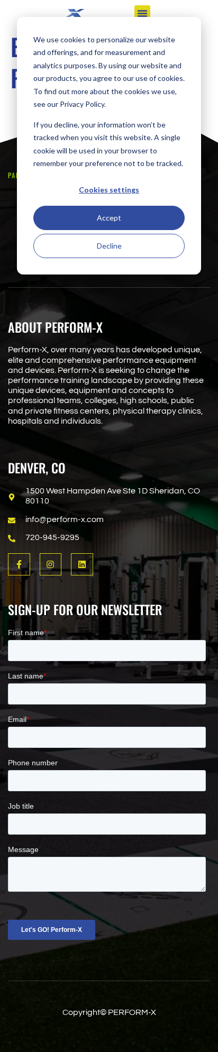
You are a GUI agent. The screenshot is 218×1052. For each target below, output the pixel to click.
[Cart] (205, 12)
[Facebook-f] (19, 564)
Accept (109, 217)
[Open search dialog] (176, 14)
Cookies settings (109, 189)
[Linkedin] (82, 564)
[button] (142, 13)
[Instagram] (51, 564)
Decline (109, 245)
